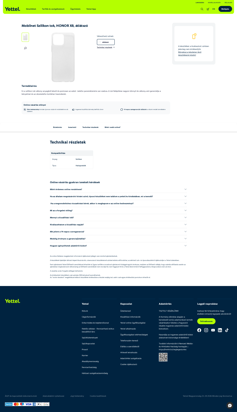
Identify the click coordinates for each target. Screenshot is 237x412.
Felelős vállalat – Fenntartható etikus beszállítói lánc (98, 330)
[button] (229, 405)
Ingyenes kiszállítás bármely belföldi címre (89, 109)
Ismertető (72, 127)
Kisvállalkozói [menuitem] (214, 2)
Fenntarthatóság (89, 367)
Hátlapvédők (81, 165)
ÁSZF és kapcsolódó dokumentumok (21, 396)
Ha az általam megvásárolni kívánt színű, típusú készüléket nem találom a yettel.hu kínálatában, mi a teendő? (101, 196)
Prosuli (85, 349)
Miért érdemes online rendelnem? (66, 189)
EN (213, 9)
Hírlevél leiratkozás (128, 352)
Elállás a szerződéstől (129, 346)
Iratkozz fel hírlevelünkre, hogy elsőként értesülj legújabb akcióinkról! (214, 312)
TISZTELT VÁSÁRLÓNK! (169, 311)
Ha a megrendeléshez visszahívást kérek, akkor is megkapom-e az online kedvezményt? (92, 203)
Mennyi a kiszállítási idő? (62, 217)
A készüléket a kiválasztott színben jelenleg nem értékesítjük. (193, 50)
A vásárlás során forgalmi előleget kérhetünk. (66, 271)
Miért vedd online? (112, 127)
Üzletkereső (125, 311)
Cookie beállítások (98, 396)
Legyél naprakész (207, 303)
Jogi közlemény (77, 396)
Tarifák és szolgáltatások (53, 9)
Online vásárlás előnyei (35, 105)
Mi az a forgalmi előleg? (61, 210)
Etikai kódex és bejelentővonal (95, 322)
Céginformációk (89, 317)
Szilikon (79, 159)
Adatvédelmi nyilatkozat (53, 396)
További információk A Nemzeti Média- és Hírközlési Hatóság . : (176, 346)
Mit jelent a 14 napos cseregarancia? (67, 231)
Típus (54, 165)
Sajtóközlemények (90, 337)
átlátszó (105, 42)
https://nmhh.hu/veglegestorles (172, 349)
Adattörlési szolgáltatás (130, 358)
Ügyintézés (75, 9)
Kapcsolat (126, 303)
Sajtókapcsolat (88, 343)
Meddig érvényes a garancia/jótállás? (68, 238)
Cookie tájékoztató (128, 364)
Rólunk (85, 311)
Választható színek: (105, 36)
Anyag (54, 159)
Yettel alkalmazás (128, 328)
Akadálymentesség (90, 361)
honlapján (182, 346)
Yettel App (91, 9)
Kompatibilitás (58, 153)
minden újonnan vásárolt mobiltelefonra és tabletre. (47, 110)
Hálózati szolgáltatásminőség (95, 373)
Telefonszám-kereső (129, 340)
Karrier (85, 355)
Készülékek (31, 9)
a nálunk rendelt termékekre (144, 109)
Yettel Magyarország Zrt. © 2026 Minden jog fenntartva (207, 396)
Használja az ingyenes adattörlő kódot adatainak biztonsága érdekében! (176, 336)
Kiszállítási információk (130, 317)
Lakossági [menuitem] (200, 2)
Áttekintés (57, 127)
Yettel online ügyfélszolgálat (133, 322)
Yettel (85, 303)
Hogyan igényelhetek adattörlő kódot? (68, 245)
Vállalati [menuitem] (228, 2)
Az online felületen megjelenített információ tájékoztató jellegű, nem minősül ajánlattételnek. (84, 256)
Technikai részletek (90, 127)
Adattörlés (165, 303)
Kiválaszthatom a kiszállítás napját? (67, 224)
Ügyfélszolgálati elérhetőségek (134, 334)
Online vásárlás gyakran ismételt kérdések (75, 182)
